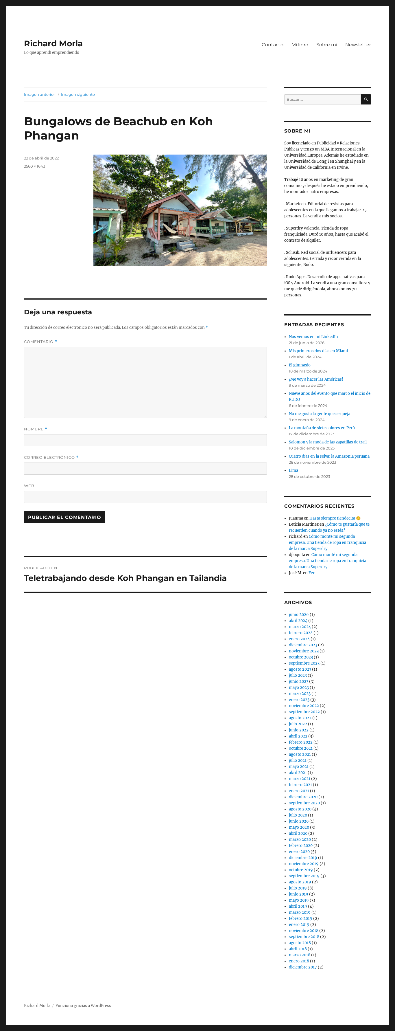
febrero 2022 (301, 742)
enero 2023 (299, 699)
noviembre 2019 (304, 863)
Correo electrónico (51, 457)
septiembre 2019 (304, 876)
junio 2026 (299, 614)
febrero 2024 (301, 632)
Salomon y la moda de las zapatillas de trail (328, 442)
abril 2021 (298, 772)
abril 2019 (298, 906)
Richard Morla (53, 43)
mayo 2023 (299, 687)
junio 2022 (299, 730)
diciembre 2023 (303, 645)
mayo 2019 (299, 900)
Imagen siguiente (78, 94)
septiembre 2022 (304, 711)
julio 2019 (298, 888)
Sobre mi (326, 44)
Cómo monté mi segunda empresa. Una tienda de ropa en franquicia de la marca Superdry (327, 542)
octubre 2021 (301, 748)
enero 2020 (299, 851)
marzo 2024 (300, 626)
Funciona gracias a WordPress (83, 1005)
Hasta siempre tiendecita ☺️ (335, 518)
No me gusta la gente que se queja (319, 413)
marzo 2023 (300, 693)
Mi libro (299, 44)
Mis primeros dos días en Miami (318, 350)
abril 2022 (298, 736)
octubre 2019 (301, 869)
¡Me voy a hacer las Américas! (316, 379)
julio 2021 (298, 760)
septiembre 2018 (304, 936)
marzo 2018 (299, 955)
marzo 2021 (299, 778)
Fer (312, 572)
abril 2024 (298, 620)
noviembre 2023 (304, 651)
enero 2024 (299, 638)
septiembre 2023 (304, 663)
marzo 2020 (300, 839)
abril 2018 (298, 948)
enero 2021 (299, 790)
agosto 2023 (300, 669)
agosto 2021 (300, 754)
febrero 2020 (301, 845)
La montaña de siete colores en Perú (322, 427)
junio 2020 (299, 821)
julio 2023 (298, 675)
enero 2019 (299, 924)
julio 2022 (298, 724)
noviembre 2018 (303, 930)
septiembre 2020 (304, 803)
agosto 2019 (300, 882)
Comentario (40, 341)
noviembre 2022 (304, 705)
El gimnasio (300, 365)
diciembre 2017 (303, 967)
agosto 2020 (300, 809)
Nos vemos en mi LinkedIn (313, 336)
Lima (293, 470)
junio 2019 (298, 894)
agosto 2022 (300, 718)
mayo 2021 (299, 766)
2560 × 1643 (34, 166)
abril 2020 (298, 833)
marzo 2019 (300, 912)
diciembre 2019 (303, 857)
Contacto (272, 44)
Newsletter (358, 44)
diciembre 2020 (303, 797)
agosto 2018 (300, 942)
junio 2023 (298, 681)
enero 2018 (299, 961)
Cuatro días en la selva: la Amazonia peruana (329, 456)
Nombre (35, 429)
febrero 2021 (300, 784)
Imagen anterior (39, 94)
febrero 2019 (300, 918)
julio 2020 (298, 815)
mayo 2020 (299, 827)
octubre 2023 (301, 657)
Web (29, 485)
